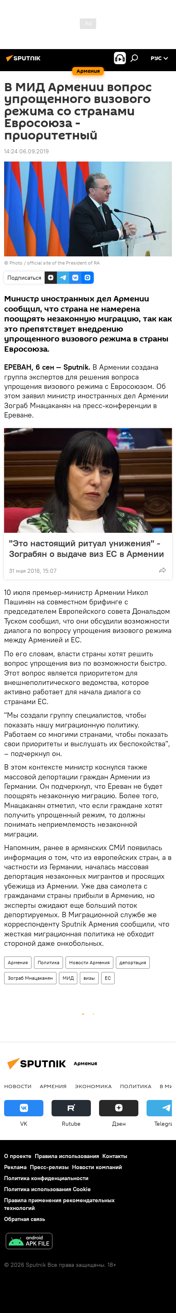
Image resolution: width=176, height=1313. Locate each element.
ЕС (108, 978)
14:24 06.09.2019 (26, 151)
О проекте (18, 1156)
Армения (18, 962)
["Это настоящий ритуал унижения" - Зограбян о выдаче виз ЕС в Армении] (88, 480)
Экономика (93, 1086)
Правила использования (67, 1156)
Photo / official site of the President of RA (54, 263)
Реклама (15, 1167)
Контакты (114, 1156)
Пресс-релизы (49, 1167)
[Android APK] (29, 1242)
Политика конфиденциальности (46, 1178)
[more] (162, 570)
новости (18, 1086)
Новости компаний (97, 1167)
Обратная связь (24, 1219)
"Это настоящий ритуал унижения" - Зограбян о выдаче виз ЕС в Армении (86, 548)
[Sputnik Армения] (24, 61)
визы (89, 978)
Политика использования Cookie (47, 1189)
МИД (68, 978)
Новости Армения (89, 962)
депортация (133, 962)
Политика (48, 962)
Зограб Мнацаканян (30, 978)
